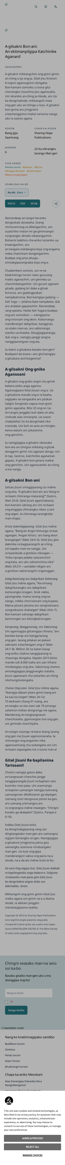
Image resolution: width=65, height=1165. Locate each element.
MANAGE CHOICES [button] (32, 1155)
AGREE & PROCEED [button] (32, 1138)
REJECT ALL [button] (32, 1146)
